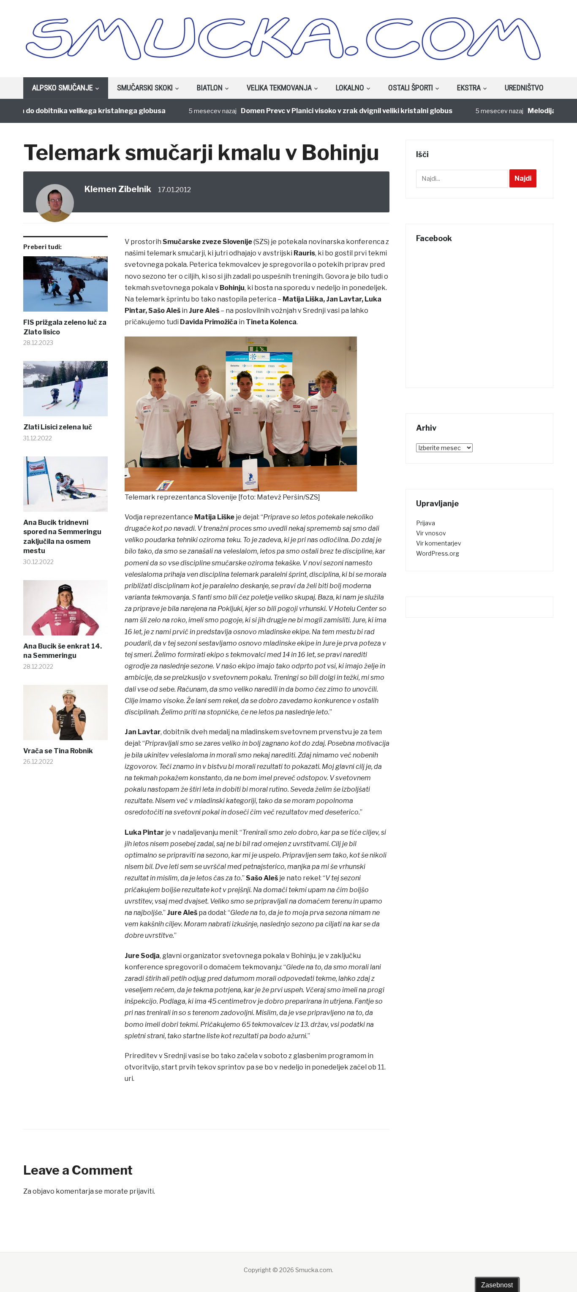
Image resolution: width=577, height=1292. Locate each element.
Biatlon (210, 87)
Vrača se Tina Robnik (58, 751)
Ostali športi (410, 87)
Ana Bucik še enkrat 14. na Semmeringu (62, 651)
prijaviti (141, 1191)
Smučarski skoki (145, 87)
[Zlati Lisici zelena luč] (65, 392)
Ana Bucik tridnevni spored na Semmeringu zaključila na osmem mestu (62, 536)
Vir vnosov (431, 533)
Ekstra (469, 87)
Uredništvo (524, 87)
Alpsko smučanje (62, 87)
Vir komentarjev (438, 543)
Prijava (425, 523)
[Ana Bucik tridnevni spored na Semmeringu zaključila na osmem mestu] (65, 487)
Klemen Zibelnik (117, 189)
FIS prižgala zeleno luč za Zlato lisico (64, 327)
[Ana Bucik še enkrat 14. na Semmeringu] (65, 611)
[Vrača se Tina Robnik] (65, 715)
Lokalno (350, 87)
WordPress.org (437, 553)
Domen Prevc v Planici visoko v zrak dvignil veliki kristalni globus (326, 111)
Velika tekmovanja (279, 87)
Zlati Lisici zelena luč (57, 427)
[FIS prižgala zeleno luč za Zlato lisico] (65, 287)
